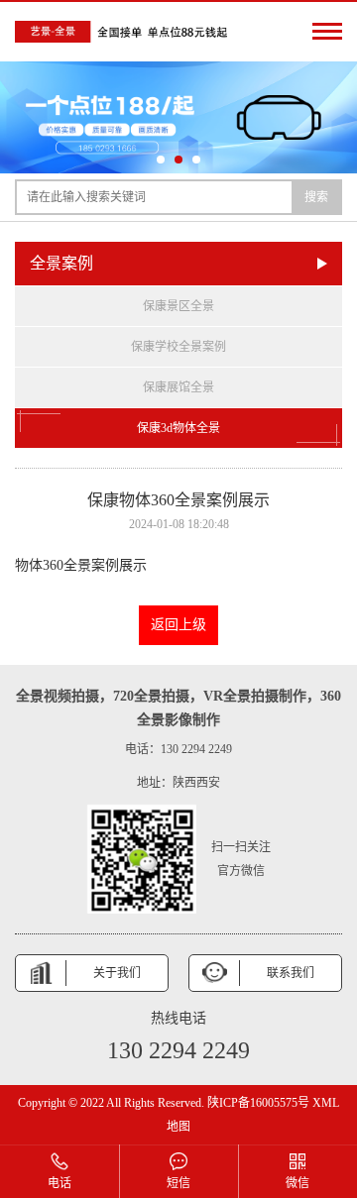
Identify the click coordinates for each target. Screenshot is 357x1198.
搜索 (316, 197)
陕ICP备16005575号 (258, 1103)
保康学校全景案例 (178, 347)
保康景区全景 (178, 306)
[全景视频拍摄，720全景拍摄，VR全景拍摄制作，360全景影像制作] (124, 31)
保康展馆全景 (178, 387)
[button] (161, 159)
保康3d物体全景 (178, 428)
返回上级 (178, 624)
